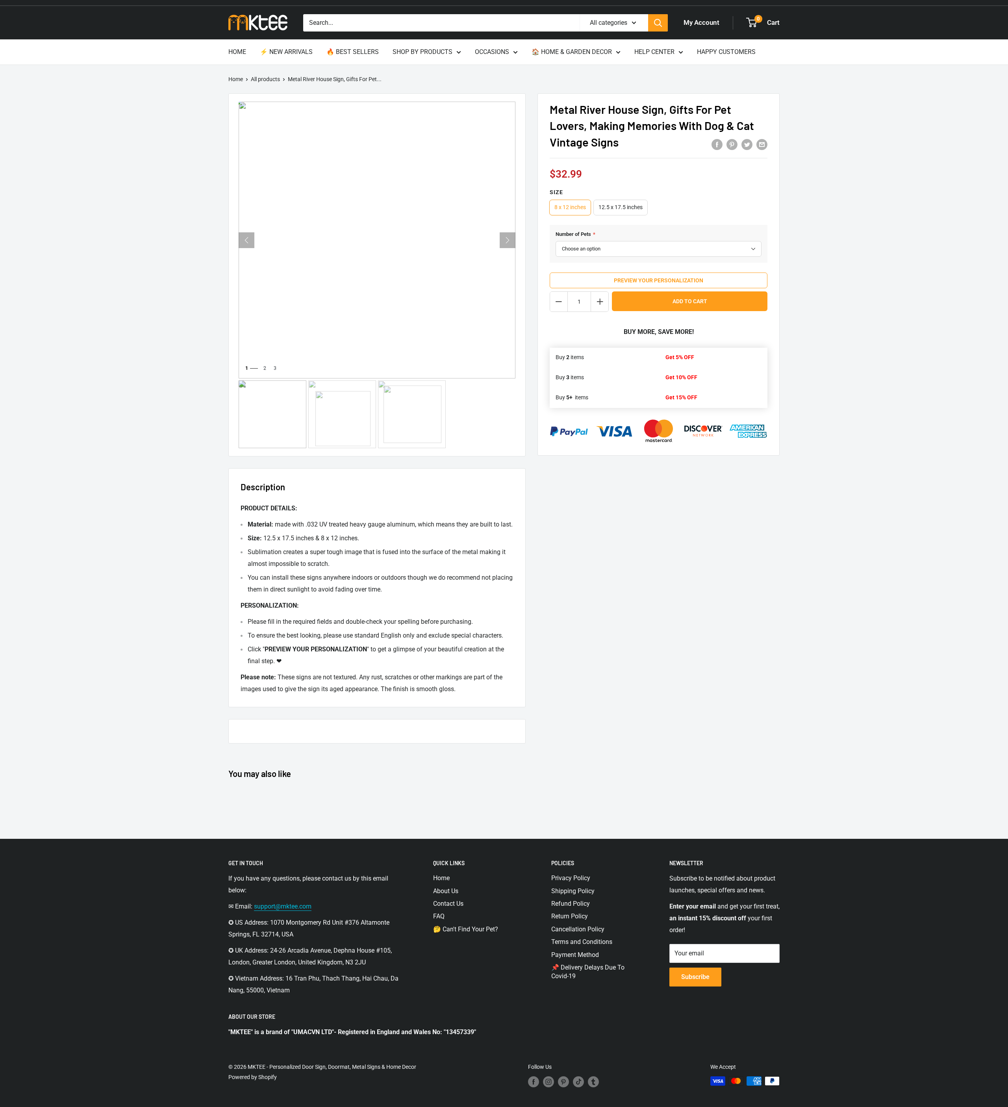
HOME (237, 52)
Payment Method (575, 955)
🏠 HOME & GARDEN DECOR (572, 52)
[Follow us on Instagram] (548, 1081)
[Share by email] (761, 144)
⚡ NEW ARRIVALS (286, 52)
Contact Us (448, 903)
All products (265, 79)
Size (556, 192)
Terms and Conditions (581, 942)
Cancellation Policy (577, 929)
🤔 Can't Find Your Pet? (465, 929)
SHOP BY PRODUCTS (422, 52)
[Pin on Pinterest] (731, 144)
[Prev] (246, 240)
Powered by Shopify (252, 1077)
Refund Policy (570, 903)
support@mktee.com (282, 906)
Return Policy (569, 916)
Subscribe (695, 977)
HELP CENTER (654, 52)
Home (235, 79)
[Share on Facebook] (717, 144)
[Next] (507, 240)
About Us (445, 891)
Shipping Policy (573, 891)
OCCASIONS (492, 52)
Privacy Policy (570, 878)
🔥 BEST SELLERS (352, 52)
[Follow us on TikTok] (578, 1081)
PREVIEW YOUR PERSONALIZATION (658, 280)
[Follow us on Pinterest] (563, 1081)
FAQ (439, 916)
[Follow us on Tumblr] (593, 1081)
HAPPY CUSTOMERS (726, 52)
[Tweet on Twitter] (746, 144)
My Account (701, 22)
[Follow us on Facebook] (533, 1081)
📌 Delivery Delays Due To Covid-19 (587, 972)
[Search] (658, 23)
